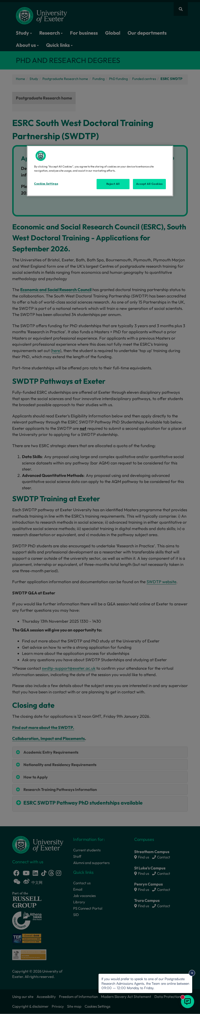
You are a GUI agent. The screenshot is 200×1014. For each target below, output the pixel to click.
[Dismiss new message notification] (192, 973)
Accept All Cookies (149, 184)
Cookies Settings (46, 183)
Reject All (113, 184)
